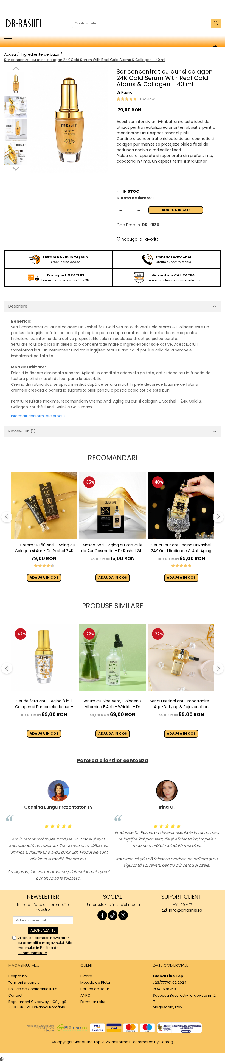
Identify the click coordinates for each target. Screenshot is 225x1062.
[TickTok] (112, 915)
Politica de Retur (94, 988)
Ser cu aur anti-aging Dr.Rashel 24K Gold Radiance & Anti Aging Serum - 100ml (181, 548)
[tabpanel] (69, 119)
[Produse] (9, 42)
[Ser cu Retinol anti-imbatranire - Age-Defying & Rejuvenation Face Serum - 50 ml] (181, 657)
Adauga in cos (176, 210)
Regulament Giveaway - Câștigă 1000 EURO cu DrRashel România (37, 1004)
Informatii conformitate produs (38, 415)
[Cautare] (216, 23)
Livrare (86, 976)
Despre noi (18, 976)
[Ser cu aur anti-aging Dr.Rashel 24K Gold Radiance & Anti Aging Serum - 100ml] (181, 505)
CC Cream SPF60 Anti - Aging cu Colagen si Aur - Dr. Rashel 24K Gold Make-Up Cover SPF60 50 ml (44, 548)
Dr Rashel (125, 92)
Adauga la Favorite (139, 239)
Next (15, 168)
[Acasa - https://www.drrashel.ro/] (31, 23)
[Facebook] (102, 915)
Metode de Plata (95, 982)
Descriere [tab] (17, 306)
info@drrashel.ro (185, 910)
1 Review (147, 99)
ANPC (85, 995)
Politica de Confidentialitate (38, 950)
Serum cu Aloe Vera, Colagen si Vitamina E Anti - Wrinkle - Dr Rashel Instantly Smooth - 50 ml (112, 704)
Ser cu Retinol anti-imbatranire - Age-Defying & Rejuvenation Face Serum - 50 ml (181, 704)
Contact (15, 995)
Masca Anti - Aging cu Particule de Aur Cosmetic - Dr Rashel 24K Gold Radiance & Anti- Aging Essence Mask (112, 548)
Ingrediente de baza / (42, 54)
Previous (15, 69)
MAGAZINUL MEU (24, 965)
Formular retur (93, 1001)
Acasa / (12, 54)
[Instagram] (123, 915)
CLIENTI (87, 965)
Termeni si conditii (24, 982)
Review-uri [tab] (22, 431)
